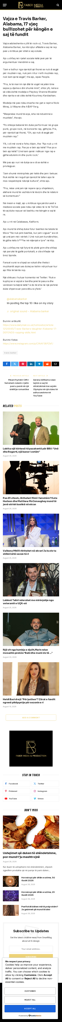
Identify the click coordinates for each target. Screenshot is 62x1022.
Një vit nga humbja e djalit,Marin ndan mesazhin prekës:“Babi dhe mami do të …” (28, 651)
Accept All (30, 1008)
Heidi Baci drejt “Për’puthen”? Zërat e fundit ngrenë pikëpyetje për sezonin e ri (29, 701)
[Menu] (5, 5)
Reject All (30, 1000)
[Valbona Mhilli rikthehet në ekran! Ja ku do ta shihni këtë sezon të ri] (31, 530)
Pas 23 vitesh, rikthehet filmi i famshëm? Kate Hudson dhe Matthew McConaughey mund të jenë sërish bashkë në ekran (30, 501)
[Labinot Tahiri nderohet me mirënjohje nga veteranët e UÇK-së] (31, 579)
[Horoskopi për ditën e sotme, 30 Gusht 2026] (11, 881)
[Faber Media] (31, 5)
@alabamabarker (17, 298)
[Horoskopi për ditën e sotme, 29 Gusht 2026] (11, 895)
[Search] (57, 5)
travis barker (10, 353)
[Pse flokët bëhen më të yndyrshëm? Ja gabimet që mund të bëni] (11, 910)
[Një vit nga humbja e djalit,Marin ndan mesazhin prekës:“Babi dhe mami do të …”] (31, 629)
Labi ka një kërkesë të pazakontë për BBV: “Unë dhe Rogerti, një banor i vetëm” (31, 450)
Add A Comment (31, 717)
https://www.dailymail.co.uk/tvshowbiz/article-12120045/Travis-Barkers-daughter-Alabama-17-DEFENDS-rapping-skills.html (30, 329)
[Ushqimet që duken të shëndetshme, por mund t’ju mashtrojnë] (31, 832)
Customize (30, 991)
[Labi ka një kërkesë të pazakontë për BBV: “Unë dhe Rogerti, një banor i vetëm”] (31, 428)
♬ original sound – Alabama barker (28, 311)
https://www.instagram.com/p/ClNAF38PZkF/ (28, 343)
